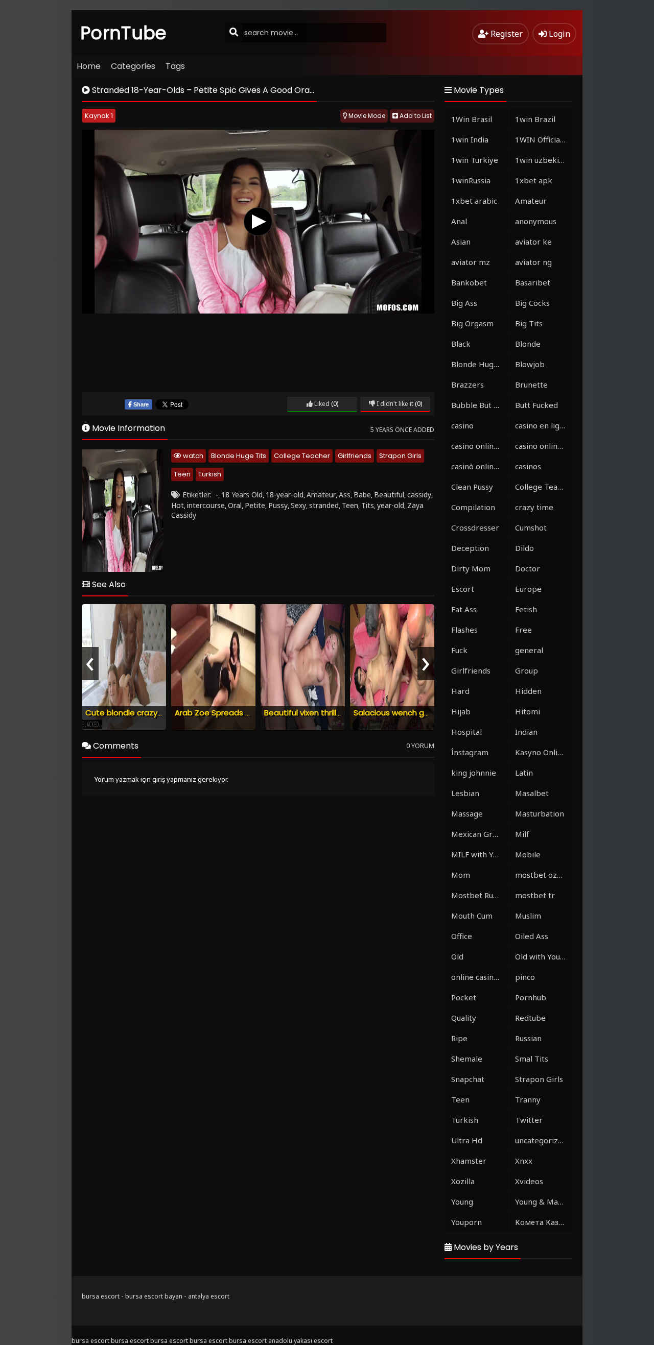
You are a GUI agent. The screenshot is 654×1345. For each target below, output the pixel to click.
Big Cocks (532, 303)
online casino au (479, 977)
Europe (528, 589)
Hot (177, 505)
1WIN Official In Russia (543, 139)
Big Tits (529, 323)
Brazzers (467, 384)
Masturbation (539, 813)
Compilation (473, 507)
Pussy (278, 505)
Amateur (321, 494)
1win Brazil (535, 119)
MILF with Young (479, 854)
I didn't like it (394, 403)
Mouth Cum (472, 915)
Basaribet (532, 282)
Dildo (524, 548)
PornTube (123, 32)
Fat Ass (464, 609)
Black (461, 344)
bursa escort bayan (153, 1296)
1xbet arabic (474, 201)
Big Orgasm (472, 323)
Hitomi (527, 711)
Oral (235, 505)
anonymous (535, 221)
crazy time (534, 507)
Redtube (530, 1018)
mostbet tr (535, 895)
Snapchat (467, 1079)
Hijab (461, 711)
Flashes (464, 630)
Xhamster (468, 1161)
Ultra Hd (466, 1140)
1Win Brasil (471, 119)
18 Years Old (242, 494)
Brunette (531, 384)
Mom (460, 875)
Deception (470, 548)
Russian (528, 1038)
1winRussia (471, 180)
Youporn (466, 1222)
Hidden (528, 691)
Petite (255, 505)
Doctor (527, 568)
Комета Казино (543, 1222)
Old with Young (542, 956)
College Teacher (302, 456)
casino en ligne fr (543, 425)
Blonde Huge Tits (238, 456)
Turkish (209, 474)
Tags (175, 66)
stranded (324, 505)
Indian (526, 732)
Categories (133, 66)
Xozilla (463, 1181)
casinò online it (478, 466)
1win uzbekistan (543, 160)
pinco (525, 977)
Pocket (463, 997)
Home (89, 66)
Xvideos (529, 1181)
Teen (182, 474)
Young (462, 1201)
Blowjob (530, 364)
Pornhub (530, 997)
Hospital (466, 732)
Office (461, 936)
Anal (459, 221)
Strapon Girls (400, 456)
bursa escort (101, 1296)
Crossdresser (475, 527)
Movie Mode (366, 115)
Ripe (459, 1038)
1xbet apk (533, 180)
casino (462, 425)
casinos (528, 466)
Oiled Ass (531, 936)
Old (457, 956)
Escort (462, 589)
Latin (524, 772)
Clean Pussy (472, 487)
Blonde (528, 344)
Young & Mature (543, 1201)
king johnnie (473, 772)
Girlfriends (354, 456)
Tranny (528, 1099)
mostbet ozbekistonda (543, 875)
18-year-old (284, 494)
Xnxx (523, 1161)
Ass (345, 494)
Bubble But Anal (479, 405)
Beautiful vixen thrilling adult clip (324, 712)
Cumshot (531, 527)
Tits (367, 505)
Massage (467, 813)
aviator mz (470, 262)
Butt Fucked (536, 405)
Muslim (528, 915)
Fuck (459, 650)
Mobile (528, 854)
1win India (469, 139)
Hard (460, 691)
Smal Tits (531, 1058)
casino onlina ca (479, 446)
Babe (362, 494)
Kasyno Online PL (543, 752)
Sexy (298, 505)
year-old (390, 505)
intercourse (206, 505)
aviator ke (533, 241)
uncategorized (541, 1140)
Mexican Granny (479, 834)
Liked (321, 403)
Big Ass (464, 303)
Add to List (415, 115)
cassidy (419, 494)
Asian (461, 241)
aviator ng (533, 262)
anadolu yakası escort (300, 1340)
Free (523, 630)
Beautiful (389, 494)
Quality (463, 1018)
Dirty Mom (471, 568)
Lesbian (465, 793)
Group (526, 670)
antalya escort (208, 1296)
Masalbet (532, 793)
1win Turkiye (474, 160)
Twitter (529, 1120)
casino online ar (543, 446)
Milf (522, 834)
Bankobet (469, 282)
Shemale (466, 1058)
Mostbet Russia (478, 895)
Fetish (526, 609)
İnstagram (469, 752)
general (529, 650)
